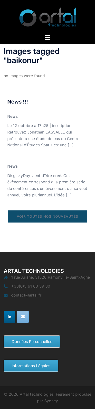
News (12, 116)
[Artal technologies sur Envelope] (23, 317)
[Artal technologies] (47, 16)
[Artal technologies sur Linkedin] (9, 317)
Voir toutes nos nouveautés (47, 216)
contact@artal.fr (26, 295)
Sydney (51, 400)
